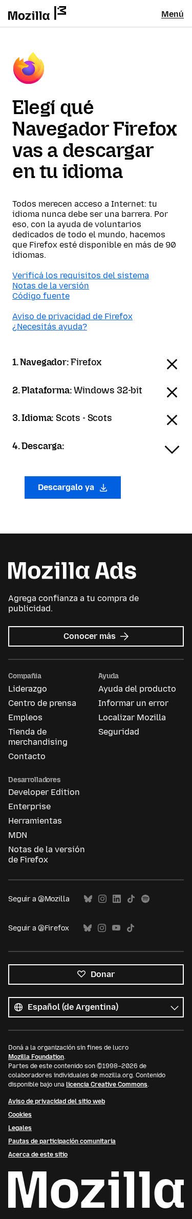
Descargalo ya (67, 487)
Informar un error (133, 703)
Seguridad (118, 732)
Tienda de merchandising (38, 737)
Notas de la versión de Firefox (46, 855)
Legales (20, 1128)
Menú (172, 14)
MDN (17, 835)
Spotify (145, 899)
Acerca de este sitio (38, 1154)
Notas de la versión (50, 286)
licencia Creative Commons (106, 1084)
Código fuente (41, 296)
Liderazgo (27, 689)
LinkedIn (117, 899)
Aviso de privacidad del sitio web (56, 1101)
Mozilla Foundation (36, 1056)
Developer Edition (44, 792)
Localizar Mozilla (132, 717)
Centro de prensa (42, 703)
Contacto (27, 756)
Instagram (102, 899)
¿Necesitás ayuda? (49, 326)
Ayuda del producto (137, 689)
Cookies (20, 1114)
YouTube (116, 928)
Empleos (25, 717)
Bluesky (88, 899)
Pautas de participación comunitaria (62, 1141)
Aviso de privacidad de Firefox (72, 316)
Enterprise (29, 806)
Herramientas (35, 821)
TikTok (131, 899)
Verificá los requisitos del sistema (80, 275)
